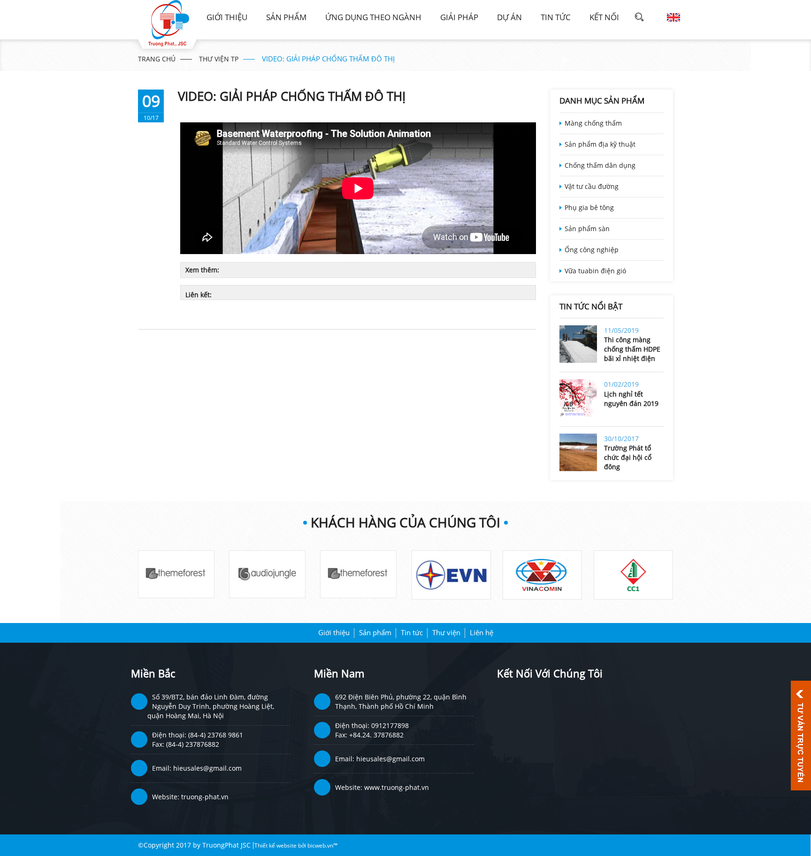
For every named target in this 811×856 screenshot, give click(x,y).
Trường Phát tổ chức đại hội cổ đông (627, 457)
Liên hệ (481, 632)
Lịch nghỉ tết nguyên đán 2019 (631, 399)
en (673, 17)
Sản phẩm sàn (587, 228)
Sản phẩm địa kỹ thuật (600, 144)
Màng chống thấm (593, 123)
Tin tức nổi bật (590, 306)
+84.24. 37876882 (376, 734)
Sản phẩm (286, 17)
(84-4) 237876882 (192, 744)
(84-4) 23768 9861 (215, 734)
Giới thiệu (227, 17)
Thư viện (446, 632)
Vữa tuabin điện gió (595, 270)
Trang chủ (157, 58)
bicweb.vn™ (322, 845)
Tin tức (556, 17)
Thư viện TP (218, 58)
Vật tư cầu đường (592, 186)
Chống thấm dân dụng (600, 165)
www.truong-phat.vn (396, 787)
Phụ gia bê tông (589, 207)
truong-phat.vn (205, 796)
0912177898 (390, 725)
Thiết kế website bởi (280, 845)
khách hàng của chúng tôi (405, 522)
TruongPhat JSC (226, 845)
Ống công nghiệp (592, 249)
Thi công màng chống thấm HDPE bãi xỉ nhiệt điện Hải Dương (632, 350)
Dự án (509, 17)
